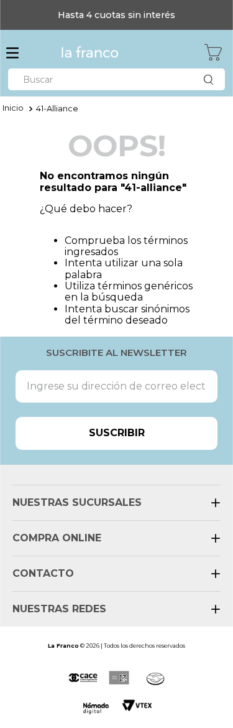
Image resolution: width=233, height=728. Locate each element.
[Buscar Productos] (211, 79)
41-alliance (57, 108)
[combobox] (116, 79)
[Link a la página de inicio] (13, 109)
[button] (12, 54)
